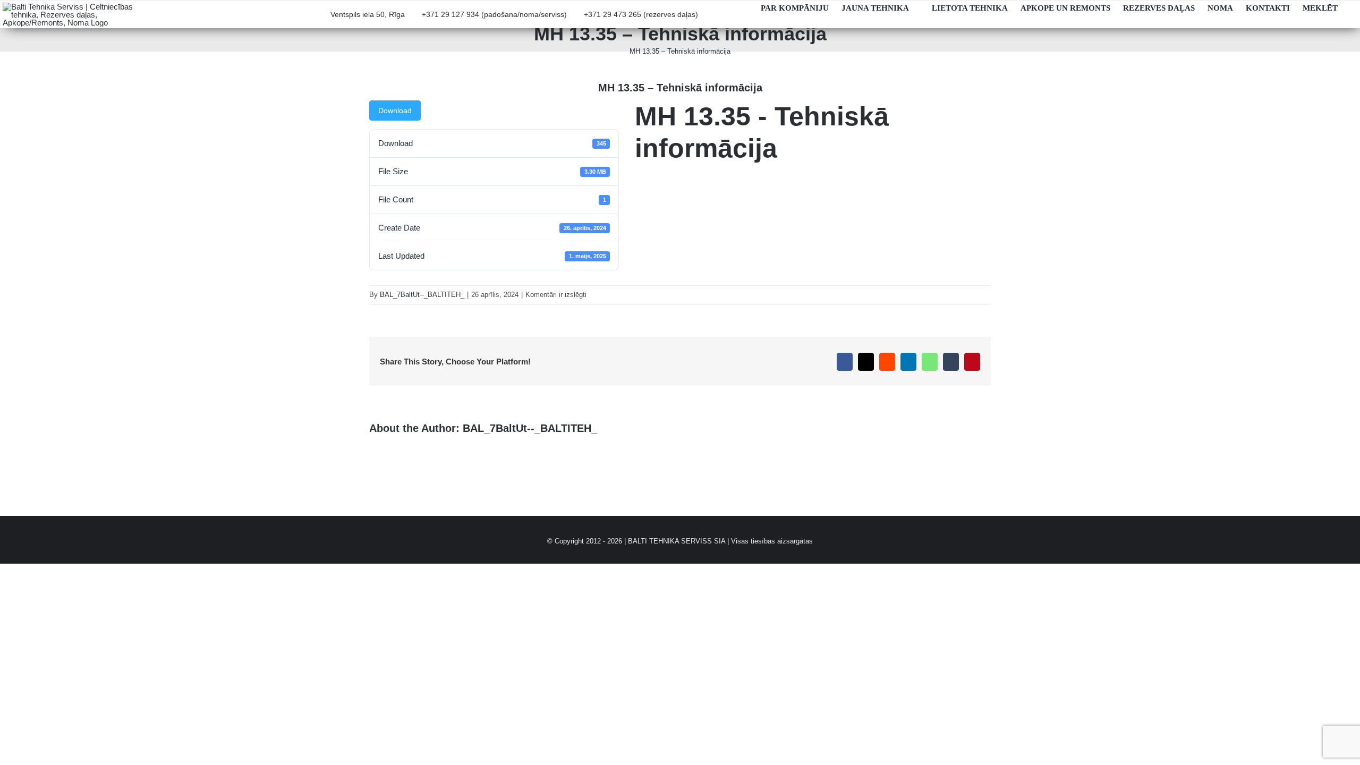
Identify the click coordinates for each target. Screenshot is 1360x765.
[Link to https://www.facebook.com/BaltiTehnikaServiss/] (743, 19)
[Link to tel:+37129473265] (578, 19)
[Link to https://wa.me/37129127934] (726, 19)
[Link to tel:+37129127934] (416, 19)
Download (395, 110)
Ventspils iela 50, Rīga (367, 15)
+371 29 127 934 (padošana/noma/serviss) (494, 15)
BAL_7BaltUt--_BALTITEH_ (422, 295)
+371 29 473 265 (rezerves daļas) (641, 15)
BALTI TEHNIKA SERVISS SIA (676, 541)
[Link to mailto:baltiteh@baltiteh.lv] (709, 19)
